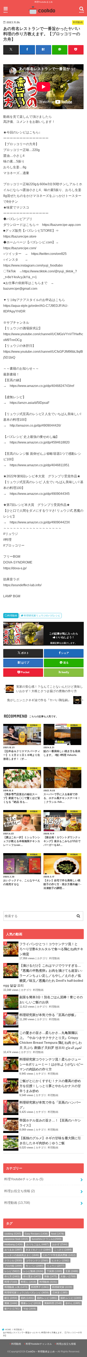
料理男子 (40, 1287)
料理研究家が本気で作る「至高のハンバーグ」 (50, 1105)
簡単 (10, 1303)
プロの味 (13, 1265)
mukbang (13, 1244)
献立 (10, 1298)
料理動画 (12, 615)
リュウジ (55, 1265)
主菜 (71, 1271)
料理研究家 (62, 1287)
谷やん (73, 1303)
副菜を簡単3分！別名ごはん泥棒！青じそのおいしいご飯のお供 (51, 999)
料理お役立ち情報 (19, 1191)
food (57, 1233)
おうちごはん (37, 1244)
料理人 (28, 1282)
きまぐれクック (38, 1249)
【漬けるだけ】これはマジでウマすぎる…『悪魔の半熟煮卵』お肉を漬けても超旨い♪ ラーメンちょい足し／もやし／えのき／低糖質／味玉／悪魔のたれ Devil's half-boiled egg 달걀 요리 (43, 975)
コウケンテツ (37, 1260)
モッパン (34, 1265)
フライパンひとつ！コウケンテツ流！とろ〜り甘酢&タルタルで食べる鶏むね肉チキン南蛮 (51, 949)
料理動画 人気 (16, 1287)
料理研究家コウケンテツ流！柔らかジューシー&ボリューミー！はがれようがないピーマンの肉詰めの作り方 (51, 1064)
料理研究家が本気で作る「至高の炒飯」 (48, 1015)
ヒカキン (60, 1260)
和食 (50, 1276)
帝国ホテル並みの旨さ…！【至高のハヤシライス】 (50, 1122)
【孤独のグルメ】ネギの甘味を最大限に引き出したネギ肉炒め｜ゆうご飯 (50, 1140)
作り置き (32, 1276)
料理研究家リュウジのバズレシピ (42, 615)
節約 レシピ (70, 1298)
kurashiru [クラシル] (47, 1239)
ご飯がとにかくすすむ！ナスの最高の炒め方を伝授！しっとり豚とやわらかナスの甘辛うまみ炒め (50, 1085)
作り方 (12, 1276)
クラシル (13, 1260)
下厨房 (54, 1271)
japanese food (16, 1239)
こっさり (63, 1249)
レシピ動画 (33, 1271)
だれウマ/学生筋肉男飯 (59, 1255)
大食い (68, 1276)
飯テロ (12, 1308)
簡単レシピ (31, 1303)
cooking (12, 1233)
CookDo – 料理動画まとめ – (41, 1351)
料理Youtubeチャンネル (23, 1179)
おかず (59, 1244)
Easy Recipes (36, 1233)
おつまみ (13, 1249)
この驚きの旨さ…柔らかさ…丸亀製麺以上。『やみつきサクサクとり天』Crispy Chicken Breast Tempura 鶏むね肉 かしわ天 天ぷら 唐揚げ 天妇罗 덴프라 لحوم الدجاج (50, 1040)
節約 (27, 1298)
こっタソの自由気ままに (21, 1255)
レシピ (12, 1271)
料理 (10, 1282)
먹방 (29, 1308)
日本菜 (60, 1292)
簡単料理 (53, 1303)
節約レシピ (47, 1298)
